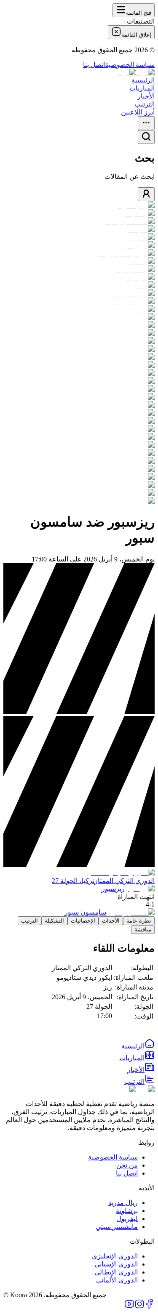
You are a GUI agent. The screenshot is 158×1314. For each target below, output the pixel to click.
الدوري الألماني (117, 1280)
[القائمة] (146, 123)
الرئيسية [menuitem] (143, 80)
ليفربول (127, 1218)
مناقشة (142, 929)
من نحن (127, 1165)
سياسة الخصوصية (130, 64)
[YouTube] (129, 1306)
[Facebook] (150, 1306)
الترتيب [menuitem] (144, 104)
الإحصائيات (83, 921)
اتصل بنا (94, 64)
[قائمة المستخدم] (146, 194)
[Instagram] (139, 1306)
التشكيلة (54, 921)
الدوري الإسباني (116, 1264)
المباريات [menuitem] (142, 88)
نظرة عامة (138, 921)
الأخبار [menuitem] (146, 96)
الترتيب (29, 921)
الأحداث (111, 921)
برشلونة (127, 1210)
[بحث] (146, 137)
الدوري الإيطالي (116, 1272)
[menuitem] (138, 1046)
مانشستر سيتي (117, 1226)
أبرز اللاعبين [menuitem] (138, 112)
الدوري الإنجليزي (115, 1256)
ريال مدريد (123, 1202)
